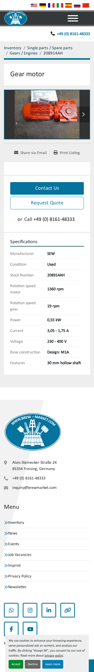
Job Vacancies (19, 555)
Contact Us (47, 188)
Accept (15, 664)
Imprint (14, 566)
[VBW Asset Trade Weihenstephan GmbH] (33, 432)
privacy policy (54, 655)
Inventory (16, 523)
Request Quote (47, 203)
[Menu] (73, 18)
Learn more (52, 664)
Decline (33, 664)
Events (13, 544)
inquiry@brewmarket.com (34, 488)
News (12, 533)
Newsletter (17, 587)
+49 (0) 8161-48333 (73, 34)
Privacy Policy (19, 576)
